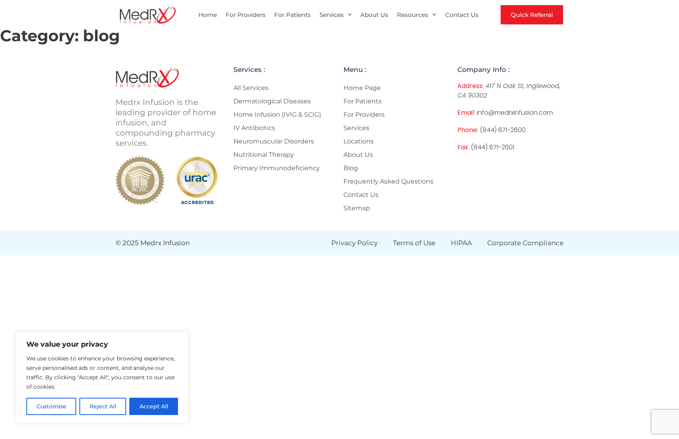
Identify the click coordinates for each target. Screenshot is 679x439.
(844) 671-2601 (492, 147)
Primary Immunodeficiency (276, 168)
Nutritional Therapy (263, 154)
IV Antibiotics (254, 128)
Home (207, 14)
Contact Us (462, 14)
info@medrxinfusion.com (515, 112)
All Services (250, 88)
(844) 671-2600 (503, 129)
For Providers (246, 14)
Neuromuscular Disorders (273, 141)
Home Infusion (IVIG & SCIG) (277, 114)
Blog (350, 168)
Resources (412, 14)
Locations (358, 141)
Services (331, 14)
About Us (374, 14)
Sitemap (356, 208)
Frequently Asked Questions (388, 181)
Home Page (362, 88)
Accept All (153, 406)
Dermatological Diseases (272, 101)
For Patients (292, 14)
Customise (51, 406)
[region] (102, 377)
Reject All (103, 406)
